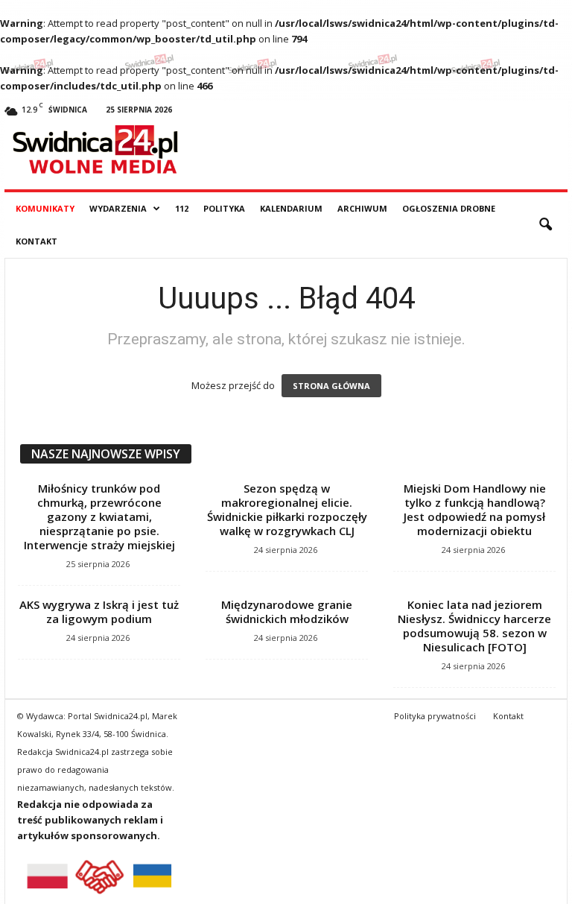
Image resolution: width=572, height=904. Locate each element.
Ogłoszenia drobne (448, 208)
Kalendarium (291, 208)
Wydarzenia (118, 208)
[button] (545, 225)
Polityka (224, 208)
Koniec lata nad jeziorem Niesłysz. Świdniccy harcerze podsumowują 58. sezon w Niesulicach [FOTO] (474, 625)
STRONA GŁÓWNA (331, 385)
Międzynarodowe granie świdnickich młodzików (286, 611)
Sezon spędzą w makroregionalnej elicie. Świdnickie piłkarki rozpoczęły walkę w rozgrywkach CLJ (287, 509)
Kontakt (36, 241)
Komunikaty (45, 208)
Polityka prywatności (435, 715)
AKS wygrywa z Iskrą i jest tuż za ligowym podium (99, 611)
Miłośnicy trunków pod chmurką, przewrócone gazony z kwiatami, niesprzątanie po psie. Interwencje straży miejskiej (99, 516)
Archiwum (362, 208)
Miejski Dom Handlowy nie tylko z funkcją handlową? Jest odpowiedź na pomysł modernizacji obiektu (475, 509)
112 (181, 208)
